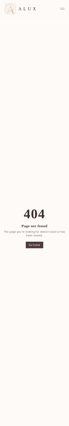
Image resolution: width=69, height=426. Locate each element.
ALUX (28, 8)
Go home (34, 245)
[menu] (62, 9)
